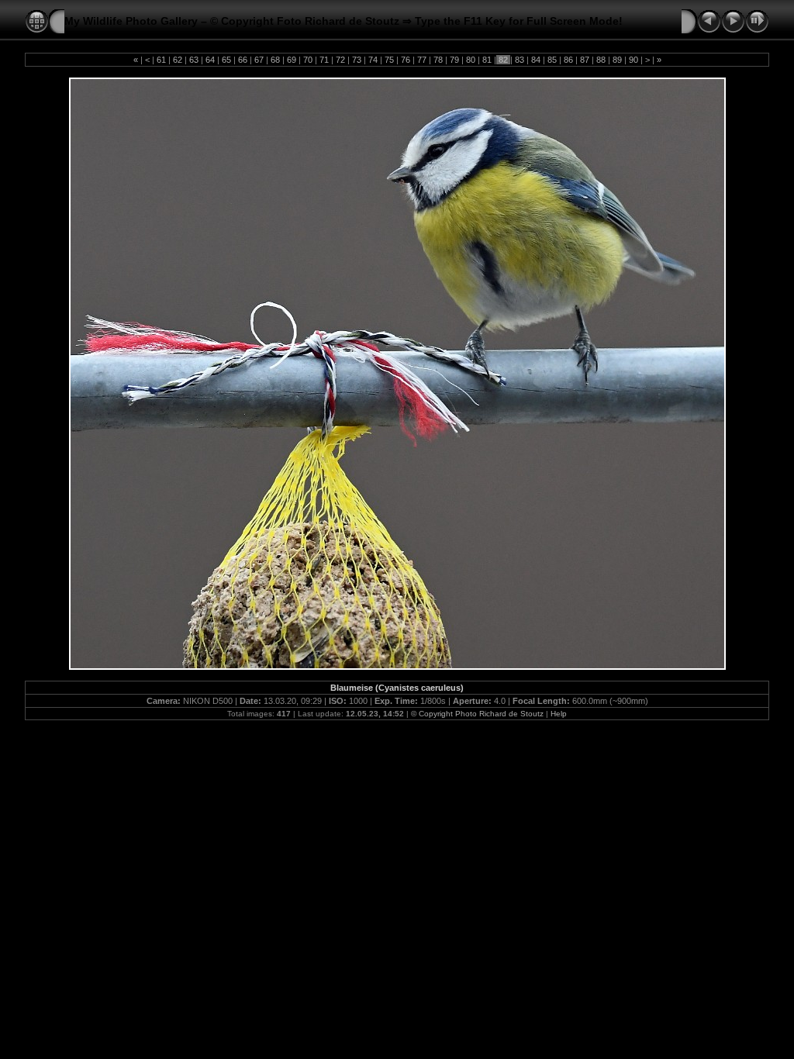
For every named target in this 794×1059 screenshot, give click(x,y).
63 (194, 59)
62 (178, 59)
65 (226, 59)
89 (617, 59)
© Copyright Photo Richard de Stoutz (477, 713)
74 (373, 59)
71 (324, 59)
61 (161, 59)
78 (438, 59)
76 (406, 59)
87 (585, 59)
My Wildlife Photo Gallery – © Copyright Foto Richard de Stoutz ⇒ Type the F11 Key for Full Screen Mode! (343, 21)
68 (275, 59)
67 (259, 59)
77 (422, 59)
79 (454, 59)
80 (471, 59)
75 (389, 59)
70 (308, 59)
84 (536, 59)
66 (243, 59)
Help (559, 713)
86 (568, 59)
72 (340, 59)
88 (601, 59)
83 (519, 59)
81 (487, 59)
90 (633, 59)
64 (210, 59)
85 (552, 59)
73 (357, 59)
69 (292, 59)
